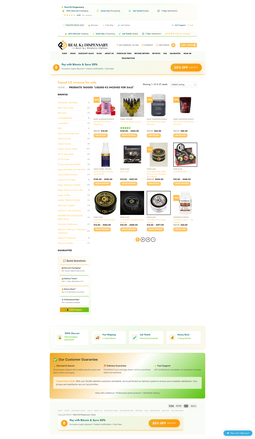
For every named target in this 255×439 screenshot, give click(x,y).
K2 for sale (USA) (65, 154)
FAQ (165, 53)
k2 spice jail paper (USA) (69, 164)
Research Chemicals (67, 237)
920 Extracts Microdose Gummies (156, 122)
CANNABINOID (65, 118)
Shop (64, 53)
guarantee (175, 53)
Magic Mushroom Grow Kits (70, 189)
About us (109, 53)
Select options (128, 135)
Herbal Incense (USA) (67, 148)
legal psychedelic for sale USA (71, 169)
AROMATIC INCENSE (68, 102)
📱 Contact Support (74, 310)
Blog (99, 53)
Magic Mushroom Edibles (69, 184)
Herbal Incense (64, 143)
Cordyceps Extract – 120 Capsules (183, 221)
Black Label (124, 171)
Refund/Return (141, 53)
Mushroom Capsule (66, 205)
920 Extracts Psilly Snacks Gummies (183, 122)
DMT (60, 128)
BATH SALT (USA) (66, 107)
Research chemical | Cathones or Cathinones (72, 231)
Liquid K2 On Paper (67, 179)
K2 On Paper (63, 159)
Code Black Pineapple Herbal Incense (132, 221)
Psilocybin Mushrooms (68, 224)
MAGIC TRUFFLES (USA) (69, 200)
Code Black (63, 123)
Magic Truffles (64, 195)
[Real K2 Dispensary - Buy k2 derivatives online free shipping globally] (83, 45)
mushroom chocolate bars (69, 210)
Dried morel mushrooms (68, 133)
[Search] (173, 45)
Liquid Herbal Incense (67, 174)
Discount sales (86, 53)
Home (73, 53)
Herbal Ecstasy (64, 138)
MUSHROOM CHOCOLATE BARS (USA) (70, 217)
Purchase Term (124, 53)
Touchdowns (128, 58)
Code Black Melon (180, 171)
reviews (156, 53)
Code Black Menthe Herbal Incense (104, 221)
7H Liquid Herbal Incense (130, 122)
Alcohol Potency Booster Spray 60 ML (103, 172)
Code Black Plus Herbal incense (156, 221)
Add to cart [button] (101, 135)
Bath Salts (62, 112)
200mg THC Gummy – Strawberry (103, 122)
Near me (188, 53)
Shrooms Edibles (65, 243)
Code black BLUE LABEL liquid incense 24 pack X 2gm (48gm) (157, 174)
